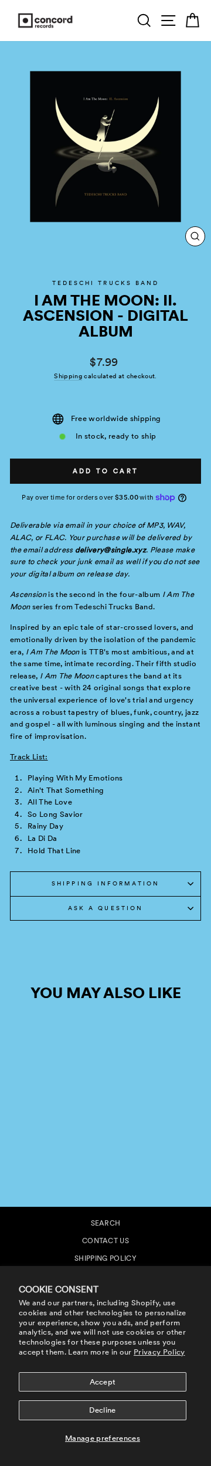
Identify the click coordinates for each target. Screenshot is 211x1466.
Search (106, 1223)
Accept (103, 1381)
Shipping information (105, 883)
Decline (102, 1410)
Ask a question (105, 908)
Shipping (68, 376)
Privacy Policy (159, 1352)
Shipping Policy (105, 1258)
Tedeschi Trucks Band (105, 283)
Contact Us (105, 1241)
